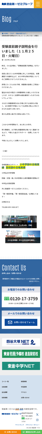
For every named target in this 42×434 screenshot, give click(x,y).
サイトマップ (19, 425)
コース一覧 (5, 381)
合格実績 (4, 387)
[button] (21, 322)
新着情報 (24, 381)
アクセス (23, 392)
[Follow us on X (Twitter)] (37, 414)
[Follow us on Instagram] (37, 420)
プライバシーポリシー (33, 425)
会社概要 (4, 392)
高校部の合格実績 (15, 167)
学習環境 (24, 387)
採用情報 (4, 397)
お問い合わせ (25, 397)
